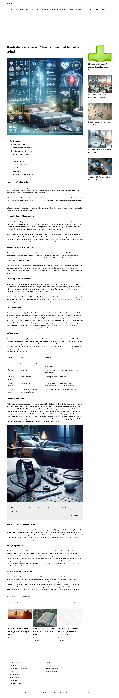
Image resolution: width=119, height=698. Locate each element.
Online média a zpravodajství (39, 9)
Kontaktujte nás (26, 596)
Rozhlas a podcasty (75, 9)
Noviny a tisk (24, 9)
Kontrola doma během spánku (23, 148)
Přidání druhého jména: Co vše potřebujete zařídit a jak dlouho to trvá (99, 67)
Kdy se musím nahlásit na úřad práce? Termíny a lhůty (19, 631)
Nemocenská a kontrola (21, 144)
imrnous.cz (10, 3)
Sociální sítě (87, 9)
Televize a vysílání (99, 9)
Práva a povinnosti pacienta (22, 154)
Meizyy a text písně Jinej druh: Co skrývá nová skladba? (44, 631)
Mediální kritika (13, 9)
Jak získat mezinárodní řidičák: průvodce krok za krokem (68, 631)
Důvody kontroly (19, 158)
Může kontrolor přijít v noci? (22, 151)
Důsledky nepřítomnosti (21, 164)
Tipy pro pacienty (19, 171)
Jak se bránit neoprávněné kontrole (24, 168)
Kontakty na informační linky (23, 174)
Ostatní (52, 9)
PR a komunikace (62, 9)
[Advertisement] (59, 23)
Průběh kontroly (18, 161)
